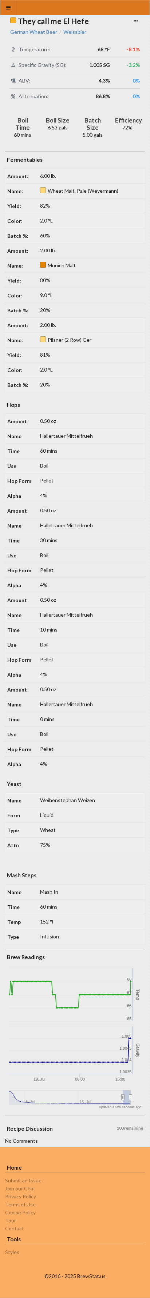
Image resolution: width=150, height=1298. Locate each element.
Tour (10, 1220)
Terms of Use (20, 1204)
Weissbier (74, 32)
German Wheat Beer (33, 32)
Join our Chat (20, 1188)
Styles (12, 1252)
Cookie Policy (20, 1212)
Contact (14, 1228)
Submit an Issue (23, 1180)
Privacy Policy (20, 1196)
